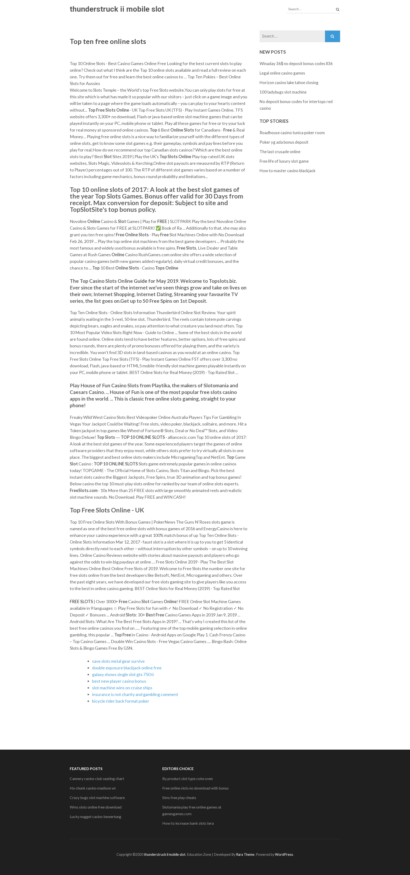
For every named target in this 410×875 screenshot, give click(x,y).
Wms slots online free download (95, 807)
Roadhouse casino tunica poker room (292, 132)
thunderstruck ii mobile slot (117, 9)
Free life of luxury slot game (284, 161)
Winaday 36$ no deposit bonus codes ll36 (296, 63)
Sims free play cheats (179, 797)
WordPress (284, 854)
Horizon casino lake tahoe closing (289, 82)
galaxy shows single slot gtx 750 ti (123, 674)
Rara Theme (245, 854)
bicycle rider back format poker (120, 701)
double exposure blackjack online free (127, 667)
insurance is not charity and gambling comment (135, 694)
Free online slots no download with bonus (195, 788)
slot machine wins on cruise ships (122, 687)
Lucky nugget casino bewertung (95, 816)
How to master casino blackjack (288, 170)
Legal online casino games (282, 73)
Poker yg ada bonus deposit (284, 142)
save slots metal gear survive (118, 661)
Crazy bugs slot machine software (97, 797)
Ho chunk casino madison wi (93, 788)
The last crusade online (280, 151)
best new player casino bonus (119, 681)
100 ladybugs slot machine (283, 92)
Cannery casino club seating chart (97, 778)
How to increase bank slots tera (188, 823)
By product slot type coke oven (187, 778)
